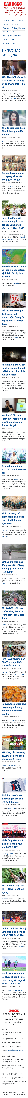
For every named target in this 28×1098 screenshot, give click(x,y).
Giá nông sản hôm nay (9, 766)
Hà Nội (4, 141)
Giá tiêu (4, 899)
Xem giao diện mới (9, 43)
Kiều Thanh (13, 98)
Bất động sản (7, 36)
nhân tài (16, 479)
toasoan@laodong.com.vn (15, 1050)
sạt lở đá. (5, 537)
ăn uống (12, 720)
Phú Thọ (4, 530)
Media (21, 20)
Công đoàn (6, 32)
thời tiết (20, 946)
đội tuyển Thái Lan (15, 990)
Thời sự (14, 28)
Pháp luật (6, 28)
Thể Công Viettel (7, 854)
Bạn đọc (22, 28)
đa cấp (16, 337)
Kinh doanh (15, 24)
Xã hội (14, 20)
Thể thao (6, 24)
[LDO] (14, 68)
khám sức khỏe (19, 674)
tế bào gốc (17, 432)
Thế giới (5, 39)
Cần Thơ (4, 672)
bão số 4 (16, 283)
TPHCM (4, 625)
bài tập (11, 186)
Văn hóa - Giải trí (18, 32)
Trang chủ (6, 20)
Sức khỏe (17, 36)
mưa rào (4, 583)
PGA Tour (11, 809)
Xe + (12, 39)
